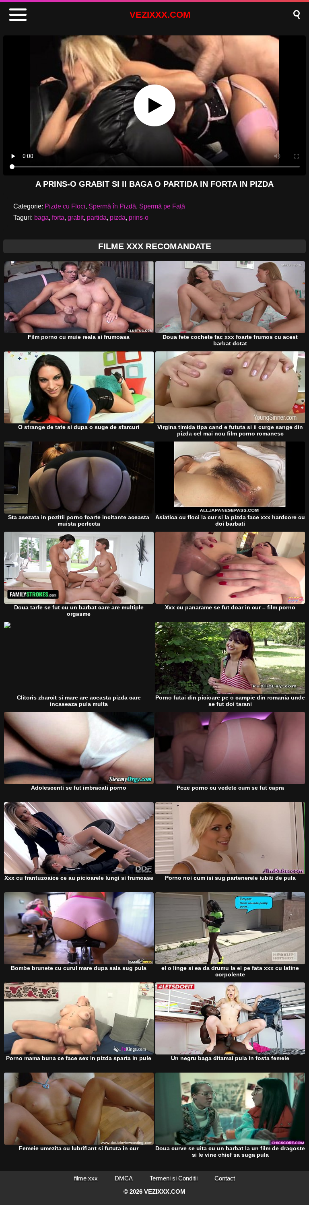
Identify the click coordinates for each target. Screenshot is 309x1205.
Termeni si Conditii (174, 1178)
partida (97, 217)
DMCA (124, 1178)
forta (58, 217)
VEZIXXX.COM (160, 15)
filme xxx (86, 1178)
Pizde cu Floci (65, 206)
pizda (118, 217)
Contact (224, 1178)
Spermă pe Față (162, 206)
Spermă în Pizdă (112, 206)
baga (41, 217)
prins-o (138, 217)
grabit (76, 217)
